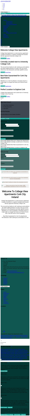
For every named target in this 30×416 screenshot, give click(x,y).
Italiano (5, 283)
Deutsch (5, 278)
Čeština (2, 353)
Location (3, 72)
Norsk (6, 355)
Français (5, 282)
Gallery (8, 58)
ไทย (19, 355)
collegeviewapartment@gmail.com (15, 272)
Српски (7, 358)
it (3, 9)
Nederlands (11, 355)
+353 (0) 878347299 (6, 1)
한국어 (2, 356)
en (4, 5)
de (4, 3)
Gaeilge (17, 350)
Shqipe (11, 358)
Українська (23, 355)
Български (20, 352)
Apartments (3, 58)
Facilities (3, 86)
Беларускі (25, 352)
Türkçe (16, 355)
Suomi (13, 350)
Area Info (5, 299)
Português (6, 356)
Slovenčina (22, 358)
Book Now (8, 72)
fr (3, 8)
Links (4, 300)
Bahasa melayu (11, 352)
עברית (25, 353)
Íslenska (3, 355)
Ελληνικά (3, 350)
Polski (11, 356)
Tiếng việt (15, 356)
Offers (4, 297)
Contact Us (6, 303)
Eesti (6, 350)
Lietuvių (21, 350)
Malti (16, 352)
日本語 (27, 355)
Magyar (8, 353)
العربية (9, 350)
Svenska (3, 358)
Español (5, 281)
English (5, 279)
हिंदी (5, 353)
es (4, 6)
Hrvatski (12, 353)
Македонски (4, 352)
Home (4, 292)
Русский (20, 356)
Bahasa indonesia (19, 353)
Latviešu (25, 350)
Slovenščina (16, 358)
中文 (26, 358)
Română (25, 356)
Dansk (23, 349)
